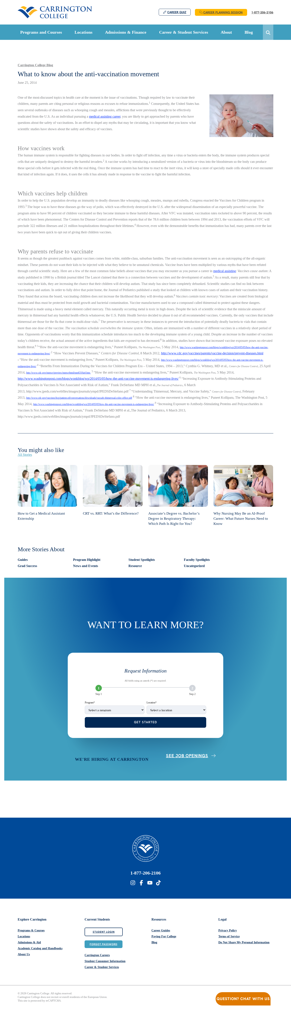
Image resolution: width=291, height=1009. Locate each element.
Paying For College (163, 936)
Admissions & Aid (29, 942)
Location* (152, 702)
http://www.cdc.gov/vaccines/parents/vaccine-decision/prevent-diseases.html (212, 353)
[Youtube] (150, 882)
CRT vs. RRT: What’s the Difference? (111, 513)
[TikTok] (158, 882)
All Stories (25, 454)
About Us (24, 954)
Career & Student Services (102, 967)
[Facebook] (141, 882)
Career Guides (160, 930)
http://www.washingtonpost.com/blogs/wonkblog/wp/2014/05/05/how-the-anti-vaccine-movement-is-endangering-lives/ (98, 378)
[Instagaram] (132, 882)
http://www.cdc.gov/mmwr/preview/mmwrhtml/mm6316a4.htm (58, 372)
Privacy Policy (227, 930)
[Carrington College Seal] (145, 848)
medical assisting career (104, 116)
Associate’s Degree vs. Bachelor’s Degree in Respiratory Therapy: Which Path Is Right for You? (174, 518)
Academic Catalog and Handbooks (40, 948)
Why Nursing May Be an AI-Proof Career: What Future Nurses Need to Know (240, 518)
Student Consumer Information (105, 961)
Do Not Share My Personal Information (243, 942)
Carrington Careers (97, 955)
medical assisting (224, 271)
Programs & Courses (31, 930)
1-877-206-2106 (145, 873)
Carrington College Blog (35, 65)
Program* (90, 702)
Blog (154, 942)
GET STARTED (145, 722)
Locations (24, 936)
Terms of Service (229, 936)
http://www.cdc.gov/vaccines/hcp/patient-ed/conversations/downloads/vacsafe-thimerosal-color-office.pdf (79, 397)
